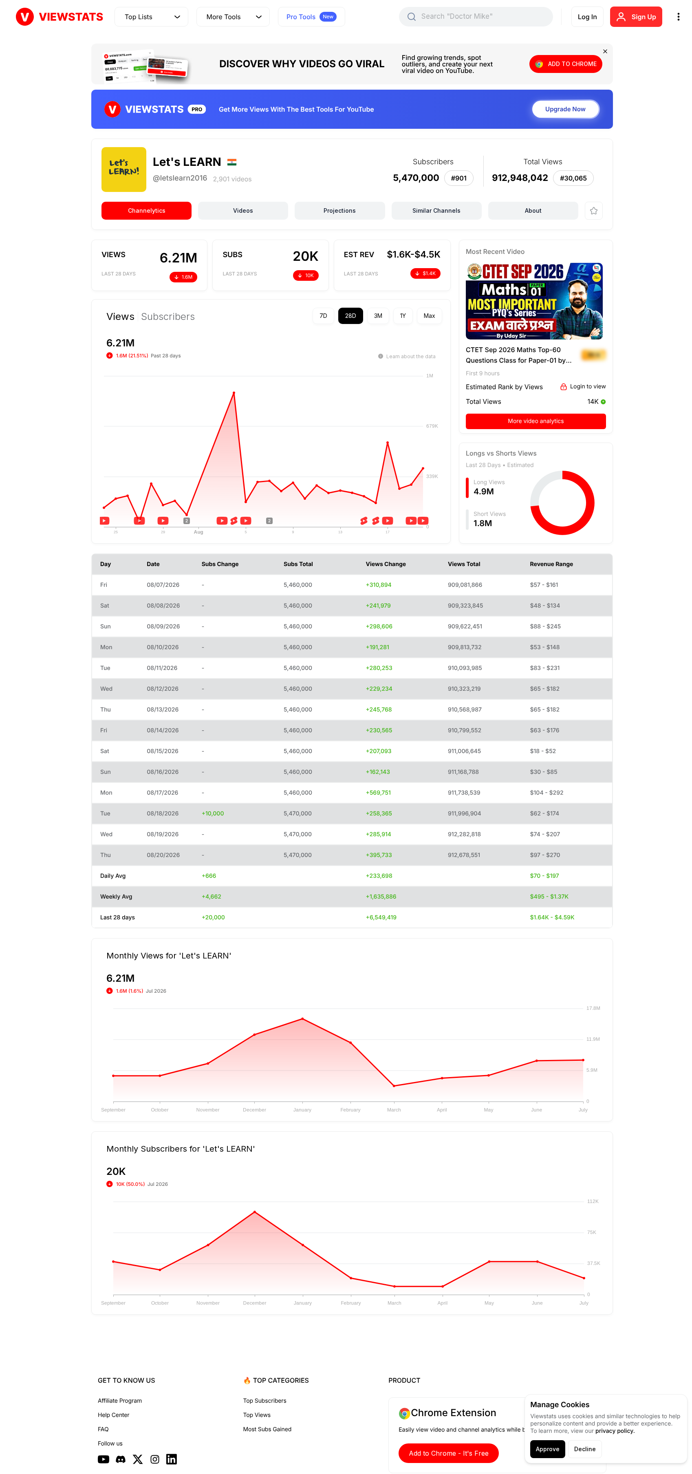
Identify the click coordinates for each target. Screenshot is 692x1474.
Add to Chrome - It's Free (449, 1453)
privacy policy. (615, 1431)
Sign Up (644, 17)
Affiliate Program (120, 1400)
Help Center (113, 1415)
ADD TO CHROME (572, 63)
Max (429, 315)
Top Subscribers (264, 1400)
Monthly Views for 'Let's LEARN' (168, 955)
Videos (243, 210)
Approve (548, 1448)
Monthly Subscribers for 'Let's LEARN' (180, 1148)
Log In (587, 17)
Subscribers (168, 317)
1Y (403, 315)
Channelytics (146, 210)
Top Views (257, 1415)
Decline (585, 1448)
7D (323, 315)
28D (350, 315)
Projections (340, 210)
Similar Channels (436, 210)
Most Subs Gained (267, 1429)
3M (378, 315)
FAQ (103, 1429)
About (533, 210)
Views (120, 317)
